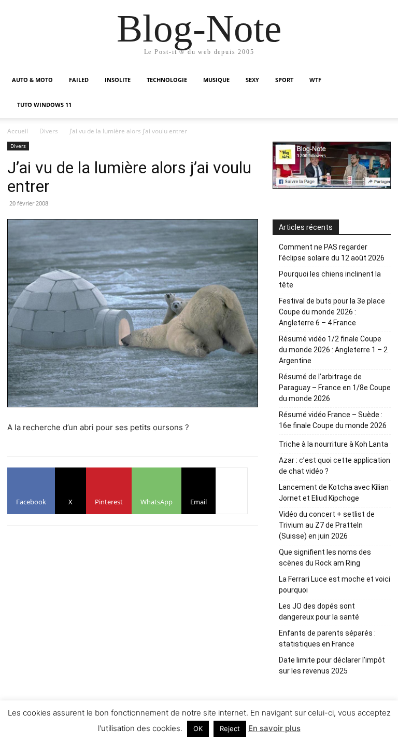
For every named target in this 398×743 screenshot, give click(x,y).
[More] (232, 490)
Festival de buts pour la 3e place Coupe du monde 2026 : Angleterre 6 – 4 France (332, 312)
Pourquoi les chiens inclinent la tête (330, 279)
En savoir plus (274, 728)
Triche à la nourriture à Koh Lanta (333, 444)
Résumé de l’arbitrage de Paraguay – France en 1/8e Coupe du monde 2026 (335, 388)
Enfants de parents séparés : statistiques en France (327, 638)
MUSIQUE (216, 80)
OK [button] (198, 728)
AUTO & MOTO (32, 80)
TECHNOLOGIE (167, 80)
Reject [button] (230, 728)
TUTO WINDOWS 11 (44, 104)
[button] (378, 80)
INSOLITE (118, 80)
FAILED (79, 80)
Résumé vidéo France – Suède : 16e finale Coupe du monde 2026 (333, 420)
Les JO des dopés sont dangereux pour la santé (319, 611)
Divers (48, 131)
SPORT (284, 80)
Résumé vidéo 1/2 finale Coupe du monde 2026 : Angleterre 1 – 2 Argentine (333, 350)
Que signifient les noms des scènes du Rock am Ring (325, 557)
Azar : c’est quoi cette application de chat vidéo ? (334, 465)
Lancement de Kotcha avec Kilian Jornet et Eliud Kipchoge (334, 492)
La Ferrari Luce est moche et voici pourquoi (334, 584)
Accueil (17, 131)
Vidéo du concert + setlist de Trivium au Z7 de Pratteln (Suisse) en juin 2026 (327, 525)
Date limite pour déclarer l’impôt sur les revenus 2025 (332, 665)
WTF (315, 80)
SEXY (252, 80)
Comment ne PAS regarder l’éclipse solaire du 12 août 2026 (332, 252)
